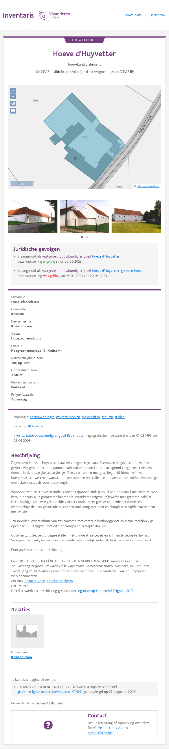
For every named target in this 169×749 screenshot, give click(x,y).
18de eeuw (35, 426)
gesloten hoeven (68, 417)
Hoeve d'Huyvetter (105, 256)
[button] (81, 237)
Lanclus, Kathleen (60, 581)
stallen (120, 417)
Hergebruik (157, 15)
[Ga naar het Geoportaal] (13, 103)
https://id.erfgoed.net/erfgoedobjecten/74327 (47, 692)
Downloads (133, 15)
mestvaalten (91, 417)
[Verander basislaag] (13, 111)
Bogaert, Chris (34, 581)
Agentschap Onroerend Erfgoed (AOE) (105, 591)
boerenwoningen (42, 417)
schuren (107, 417)
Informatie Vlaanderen (148, 186)
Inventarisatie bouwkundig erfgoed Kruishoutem (49, 435)
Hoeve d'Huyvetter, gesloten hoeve (117, 271)
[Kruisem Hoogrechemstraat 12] (32, 216)
